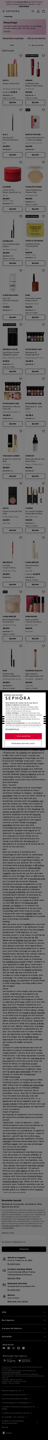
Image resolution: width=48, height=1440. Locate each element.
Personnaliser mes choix (23, 743)
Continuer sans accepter (13, 695)
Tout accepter (23, 736)
